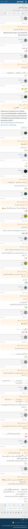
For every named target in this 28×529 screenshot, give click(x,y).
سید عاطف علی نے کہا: (23, 27)
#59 (2, 447)
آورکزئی (26, 255)
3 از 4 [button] (14, 14)
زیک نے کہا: (24, 247)
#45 (2, 102)
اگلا (9, 14)
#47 (2, 160)
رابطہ (26, 522)
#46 (2, 138)
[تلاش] (1, 1)
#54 (2, 317)
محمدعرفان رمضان (23, 11)
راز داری (18, 522)
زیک (26, 148)
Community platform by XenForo (14, 526)
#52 (2, 268)
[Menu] (26, 1)
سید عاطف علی (21, 39)
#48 (2, 176)
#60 (2, 474)
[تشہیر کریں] (4, 23)
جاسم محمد (21, 96)
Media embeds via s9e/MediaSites (20, 527)
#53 (2, 293)
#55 (2, 342)
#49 (2, 199)
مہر (25, 520)
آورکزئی (21, 17)
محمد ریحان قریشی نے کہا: (22, 202)
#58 (2, 420)
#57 (2, 393)
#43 (2, 61)
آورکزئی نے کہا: (23, 105)
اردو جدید (21, 520)
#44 (2, 86)
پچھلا (18, 14)
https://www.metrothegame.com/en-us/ (15, 231)
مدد (15, 522)
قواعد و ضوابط (22, 522)
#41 (2, 23)
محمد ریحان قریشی (20, 170)
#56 (2, 367)
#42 (2, 45)
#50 (2, 221)
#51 (2, 243)
